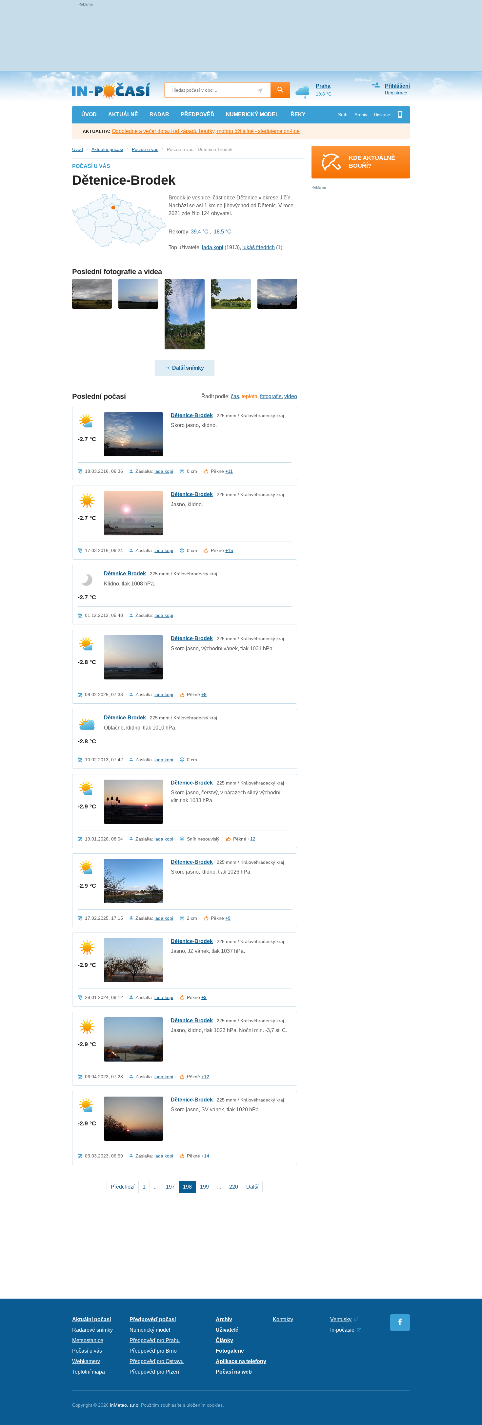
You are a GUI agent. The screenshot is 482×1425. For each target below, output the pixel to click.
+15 (229, 550)
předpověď (197, 114)
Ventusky (340, 1319)
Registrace (396, 92)
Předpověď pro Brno (153, 1351)
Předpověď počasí (153, 1319)
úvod (89, 114)
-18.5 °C (221, 231)
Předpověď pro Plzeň (154, 1372)
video (290, 396)
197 (170, 1187)
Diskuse (382, 114)
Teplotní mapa (88, 1372)
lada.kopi (212, 247)
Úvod (77, 149)
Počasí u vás (145, 149)
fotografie (271, 396)
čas (235, 396)
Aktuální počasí (107, 149)
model (252, 114)
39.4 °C (200, 231)
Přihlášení (397, 86)
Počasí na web (234, 1372)
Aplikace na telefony (241, 1361)
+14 (205, 1155)
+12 (251, 839)
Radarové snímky (92, 1330)
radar (159, 114)
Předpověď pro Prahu (155, 1340)
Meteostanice (87, 1340)
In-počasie (342, 1330)
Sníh (343, 114)
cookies (215, 1405)
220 (233, 1187)
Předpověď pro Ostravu (157, 1361)
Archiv (360, 114)
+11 (229, 471)
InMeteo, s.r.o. (125, 1405)
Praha (323, 86)
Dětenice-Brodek (192, 415)
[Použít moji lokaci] (260, 90)
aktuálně (123, 114)
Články (224, 1340)
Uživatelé (227, 1330)
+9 (228, 918)
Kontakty (283, 1319)
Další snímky (188, 368)
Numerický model (150, 1330)
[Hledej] (280, 90)
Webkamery (86, 1361)
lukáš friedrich (258, 247)
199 (204, 1187)
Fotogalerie (230, 1351)
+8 (204, 694)
